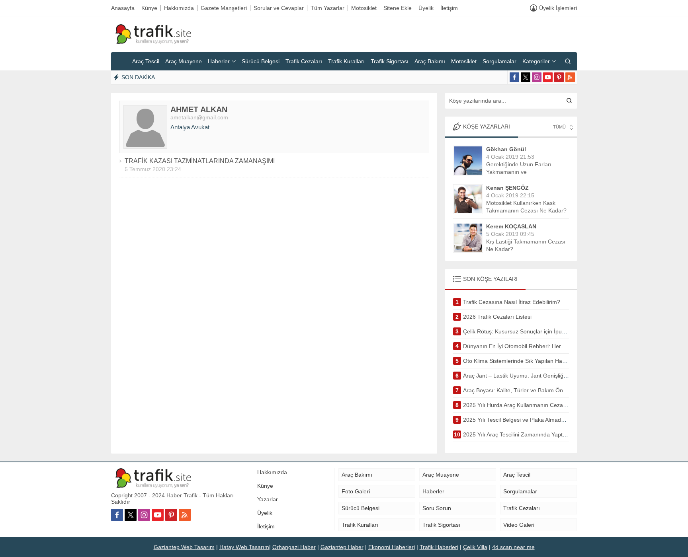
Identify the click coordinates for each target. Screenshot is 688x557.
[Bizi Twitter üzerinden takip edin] (525, 77)
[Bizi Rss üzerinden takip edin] (570, 77)
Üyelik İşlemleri (558, 8)
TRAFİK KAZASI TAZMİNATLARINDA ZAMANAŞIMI (200, 161)
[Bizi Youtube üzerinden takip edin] (548, 77)
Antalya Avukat (189, 127)
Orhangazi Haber (294, 547)
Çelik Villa (475, 547)
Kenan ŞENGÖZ (507, 188)
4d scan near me (513, 547)
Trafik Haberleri (439, 547)
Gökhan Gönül (506, 149)
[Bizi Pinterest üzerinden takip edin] (559, 77)
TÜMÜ (559, 127)
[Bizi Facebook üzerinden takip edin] (514, 77)
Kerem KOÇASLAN (511, 226)
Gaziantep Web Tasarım (184, 547)
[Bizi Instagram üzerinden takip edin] (536, 77)
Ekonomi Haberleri (391, 547)
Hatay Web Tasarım (244, 547)
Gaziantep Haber (342, 547)
